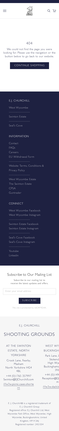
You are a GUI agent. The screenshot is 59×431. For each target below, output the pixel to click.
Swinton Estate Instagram (24, 228)
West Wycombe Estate (22, 179)
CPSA (12, 188)
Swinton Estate (17, 117)
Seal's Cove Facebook (22, 238)
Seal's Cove (16, 126)
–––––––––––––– (19, 112)
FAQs (12, 148)
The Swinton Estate (20, 184)
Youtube (14, 251)
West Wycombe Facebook (25, 211)
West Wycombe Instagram (25, 215)
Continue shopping (29, 65)
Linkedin (14, 256)
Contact (13, 143)
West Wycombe (18, 108)
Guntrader (15, 193)
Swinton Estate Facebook (24, 224)
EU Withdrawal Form (21, 157)
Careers (13, 152)
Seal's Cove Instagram (22, 242)
